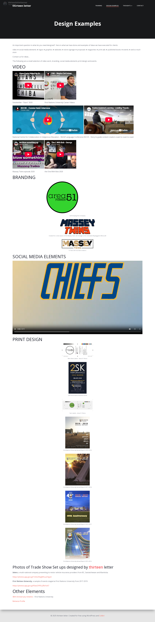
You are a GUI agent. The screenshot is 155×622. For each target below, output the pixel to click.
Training (98, 6)
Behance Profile (19, 601)
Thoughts (127, 6)
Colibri (101, 615)
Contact (140, 6)
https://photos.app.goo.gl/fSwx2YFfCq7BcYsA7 (31, 585)
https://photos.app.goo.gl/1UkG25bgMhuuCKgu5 (32, 577)
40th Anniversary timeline (23, 597)
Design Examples (112, 6)
